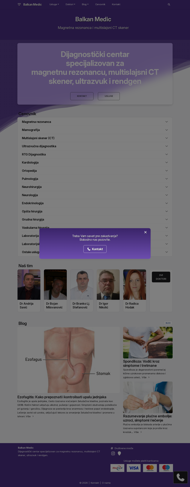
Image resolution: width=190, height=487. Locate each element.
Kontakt (97, 249)
